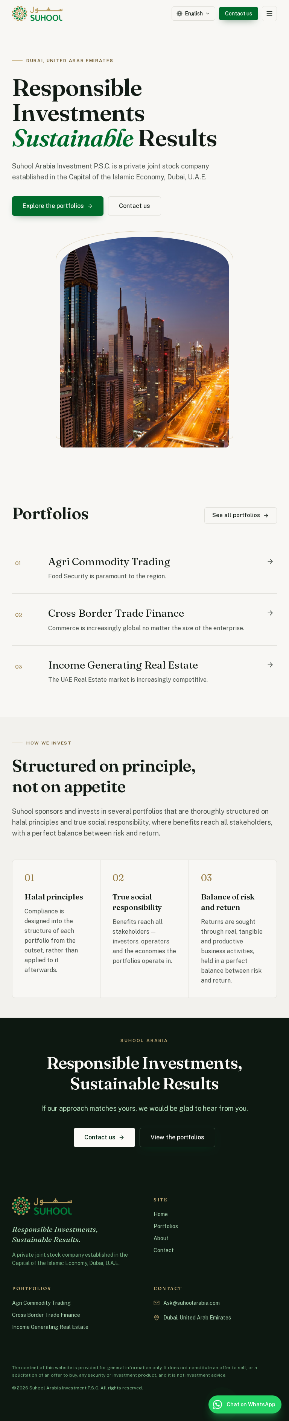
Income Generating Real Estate (50, 1327)
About (161, 1238)
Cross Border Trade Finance (46, 1315)
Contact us (238, 14)
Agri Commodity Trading (41, 1303)
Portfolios (166, 1226)
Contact (164, 1250)
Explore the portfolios (53, 205)
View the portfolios (177, 1137)
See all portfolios (236, 515)
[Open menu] (269, 13)
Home (161, 1214)
